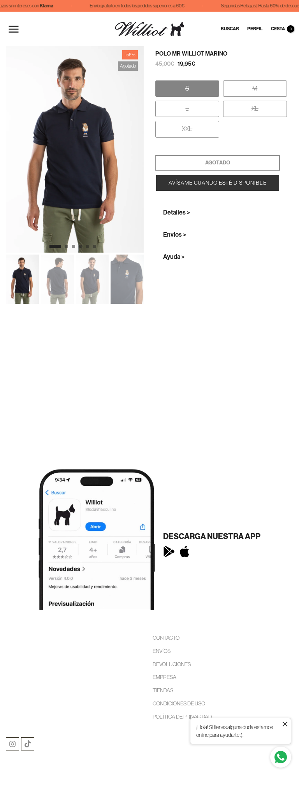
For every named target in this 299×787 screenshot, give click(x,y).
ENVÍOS (162, 651)
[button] (217, 183)
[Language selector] (211, 29)
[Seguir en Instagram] (12, 743)
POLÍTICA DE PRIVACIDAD (182, 717)
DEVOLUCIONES (172, 664)
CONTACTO (166, 638)
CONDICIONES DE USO (179, 703)
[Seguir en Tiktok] (27, 743)
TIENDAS (163, 690)
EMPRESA (164, 677)
